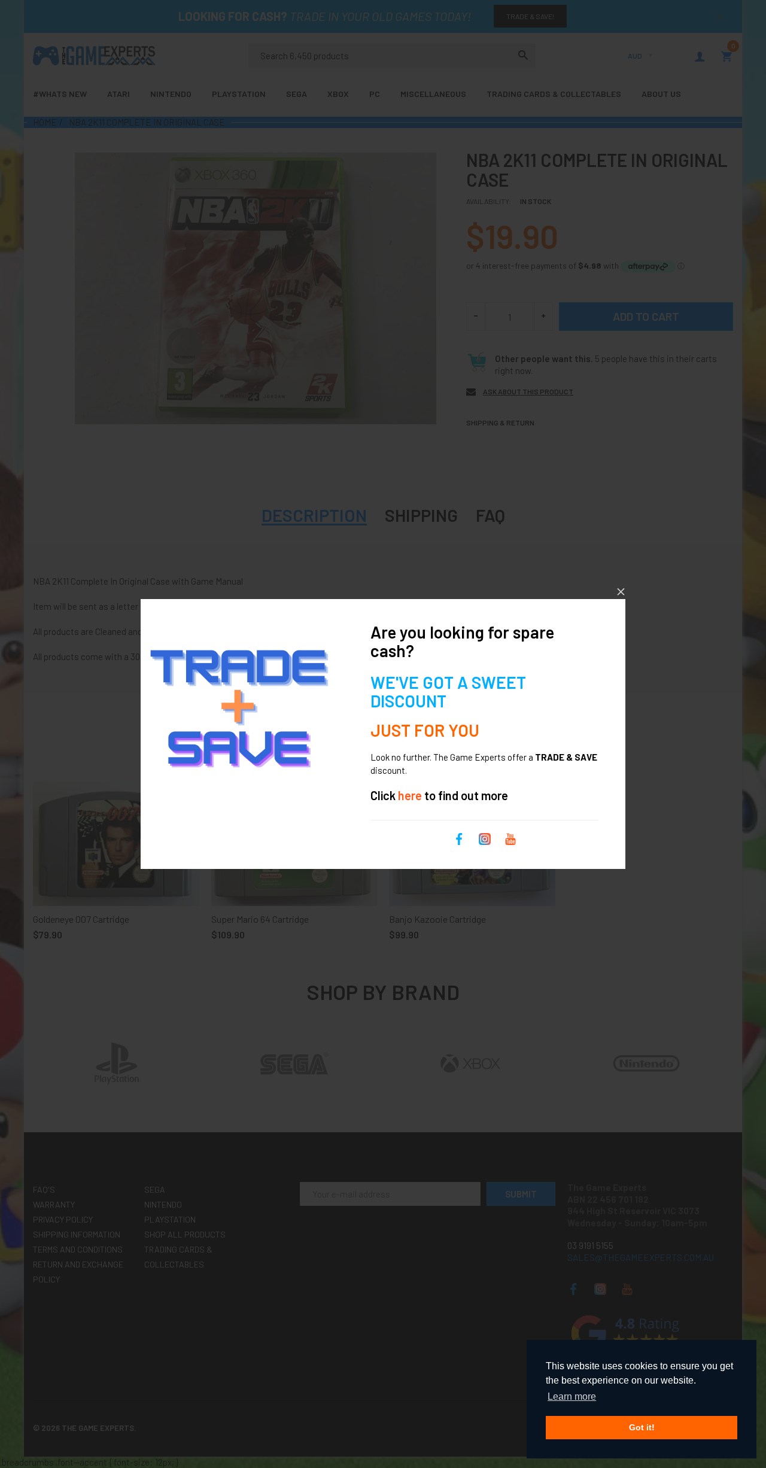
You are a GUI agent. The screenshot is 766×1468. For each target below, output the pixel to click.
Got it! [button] (642, 1427)
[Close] (620, 591)
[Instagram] (485, 837)
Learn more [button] (572, 1396)
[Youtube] (510, 837)
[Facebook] (459, 837)
